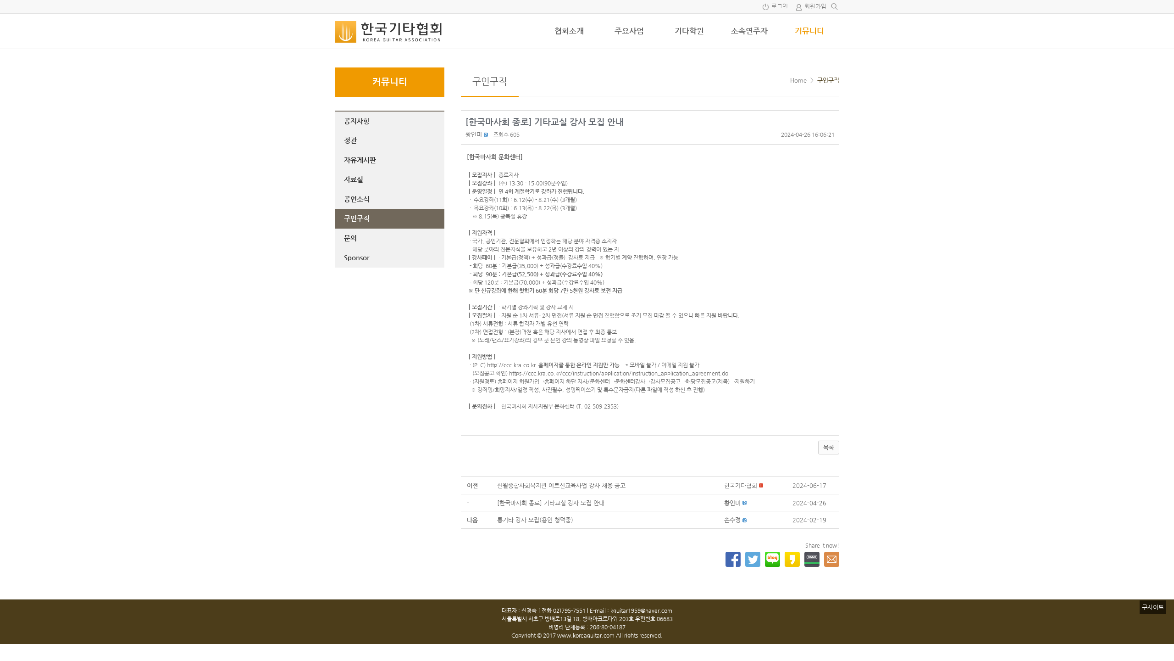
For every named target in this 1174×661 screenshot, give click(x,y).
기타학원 (689, 30)
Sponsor (356, 257)
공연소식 (357, 199)
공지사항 (357, 121)
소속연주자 (749, 30)
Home (798, 80)
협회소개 (569, 30)
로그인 (779, 7)
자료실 (353, 179)
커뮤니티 (809, 30)
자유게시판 (360, 160)
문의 (350, 238)
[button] (473, 134)
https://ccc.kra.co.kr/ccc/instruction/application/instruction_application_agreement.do (618, 373)
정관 (350, 140)
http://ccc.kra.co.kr (511, 365)
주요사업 (629, 30)
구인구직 (357, 218)
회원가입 (815, 7)
